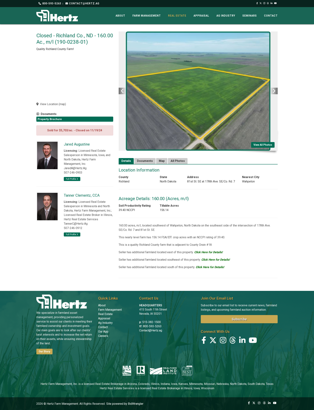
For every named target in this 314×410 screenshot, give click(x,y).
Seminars (249, 15)
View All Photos (262, 144)
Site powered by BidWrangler (124, 403)
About (120, 15)
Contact (271, 15)
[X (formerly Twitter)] (260, 3)
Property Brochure (50, 119)
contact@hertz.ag (83, 3)
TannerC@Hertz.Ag (76, 223)
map (62, 104)
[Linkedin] (272, 3)
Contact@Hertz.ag (150, 330)
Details (126, 161)
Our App (103, 331)
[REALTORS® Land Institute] (163, 370)
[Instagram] (264, 3)
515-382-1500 (151, 322)
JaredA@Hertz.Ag (75, 168)
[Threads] (268, 3)
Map (162, 161)
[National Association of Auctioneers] (127, 370)
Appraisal (201, 15)
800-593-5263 (51, 3)
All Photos (178, 161)
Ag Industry (225, 15)
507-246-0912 (73, 228)
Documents (145, 161)
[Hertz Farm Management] (57, 15)
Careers (103, 336)
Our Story (44, 351)
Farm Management (146, 15)
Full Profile (71, 179)
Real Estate (177, 15)
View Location (49, 104)
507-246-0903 (73, 172)
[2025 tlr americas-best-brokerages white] (187, 370)
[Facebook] (257, 3)
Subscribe (239, 319)
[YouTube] (275, 3)
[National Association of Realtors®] (140, 370)
